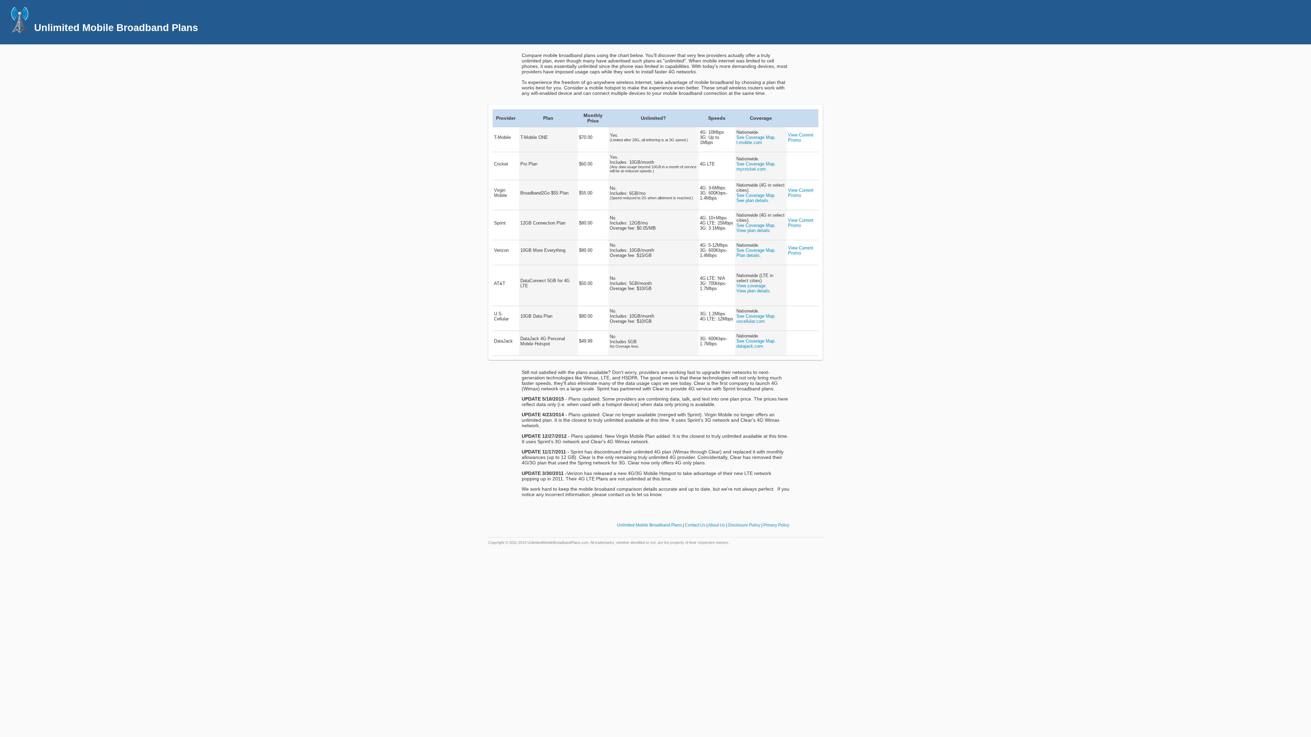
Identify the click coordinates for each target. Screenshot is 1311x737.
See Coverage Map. (756, 137)
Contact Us (695, 525)
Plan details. (748, 255)
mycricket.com (751, 169)
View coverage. (751, 285)
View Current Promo (800, 137)
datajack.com (749, 346)
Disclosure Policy (744, 525)
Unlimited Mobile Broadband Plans (649, 525)
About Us (716, 525)
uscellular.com (750, 321)
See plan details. (753, 200)
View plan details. (753, 230)
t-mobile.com (749, 142)
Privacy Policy (776, 525)
